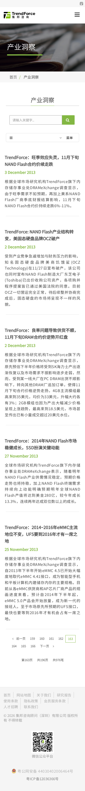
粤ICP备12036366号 (42, 778)
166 (32, 646)
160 (41, 638)
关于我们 (44, 694)
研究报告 (64, 694)
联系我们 (31, 706)
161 (51, 638)
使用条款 (11, 700)
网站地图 (24, 694)
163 (70, 638)
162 (60, 638)
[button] (81, 3)
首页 (13, 77)
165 (23, 646)
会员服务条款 (55, 700)
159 (32, 638)
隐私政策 (31, 700)
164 (14, 646)
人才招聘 (11, 706)
